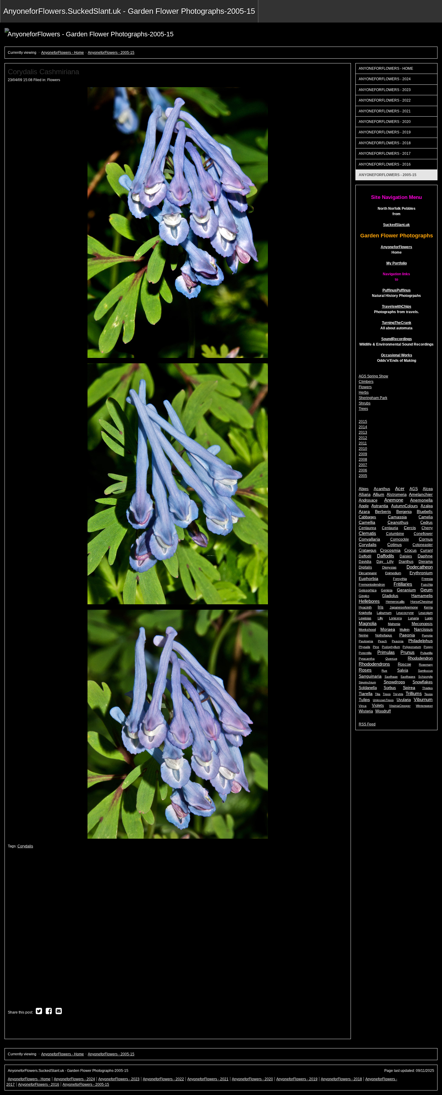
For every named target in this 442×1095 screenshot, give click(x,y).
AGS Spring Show (373, 376)
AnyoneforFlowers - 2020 (385, 122)
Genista (386, 590)
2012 (363, 438)
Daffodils (385, 555)
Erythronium (421, 572)
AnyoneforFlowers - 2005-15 (111, 52)
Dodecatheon (420, 566)
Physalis (364, 646)
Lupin (429, 618)
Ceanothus (398, 522)
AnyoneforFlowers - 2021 (385, 111)
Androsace (368, 500)
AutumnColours (404, 506)
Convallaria (369, 539)
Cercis (410, 528)
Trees (363, 409)
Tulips (364, 699)
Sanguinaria (370, 676)
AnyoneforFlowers (396, 247)
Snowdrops (394, 682)
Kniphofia (365, 613)
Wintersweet (424, 705)
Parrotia (427, 635)
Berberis (383, 511)
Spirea (409, 687)
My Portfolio (396, 263)
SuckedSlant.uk (396, 225)
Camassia (397, 517)
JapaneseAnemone (404, 607)
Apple (364, 506)
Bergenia (404, 512)
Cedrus (426, 522)
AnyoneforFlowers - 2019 (385, 132)
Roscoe (404, 664)
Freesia (427, 579)
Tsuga (428, 694)
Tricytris (398, 694)
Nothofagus (383, 635)
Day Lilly (384, 562)
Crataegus (367, 550)
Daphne (425, 556)
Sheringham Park (373, 398)
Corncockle (399, 539)
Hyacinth (365, 607)
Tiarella (366, 693)
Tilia (377, 694)
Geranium (406, 589)
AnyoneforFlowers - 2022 (385, 100)
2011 (363, 443)
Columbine (395, 534)
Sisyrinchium (367, 682)
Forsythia (400, 579)
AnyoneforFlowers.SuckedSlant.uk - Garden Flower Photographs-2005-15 (129, 11)
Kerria (428, 607)
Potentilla (365, 652)
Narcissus (423, 629)
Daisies (406, 556)
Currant (426, 550)
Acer (399, 488)
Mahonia (394, 624)
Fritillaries (403, 584)
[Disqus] (178, 929)
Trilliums (414, 693)
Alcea (428, 489)
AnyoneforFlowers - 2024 (385, 79)
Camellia (367, 522)
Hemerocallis (395, 601)
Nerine (363, 635)
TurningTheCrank (396, 323)
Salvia (402, 670)
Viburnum (423, 699)
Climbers (366, 382)
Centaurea (367, 528)
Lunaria (413, 618)
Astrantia (379, 505)
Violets (378, 705)
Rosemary (426, 664)
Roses (365, 670)
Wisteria (366, 711)
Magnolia (367, 623)
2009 (363, 454)
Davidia (365, 562)
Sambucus (425, 670)
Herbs (364, 392)
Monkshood (367, 629)
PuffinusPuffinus (396, 290)
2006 (363, 470)
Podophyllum (391, 646)
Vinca (363, 705)
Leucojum (426, 613)
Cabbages (367, 517)
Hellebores (369, 601)
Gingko (364, 596)
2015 (363, 421)
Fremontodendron (372, 584)
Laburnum (384, 613)
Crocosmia (390, 550)
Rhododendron (420, 658)
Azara (364, 511)
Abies (364, 489)
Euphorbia (368, 578)
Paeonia (407, 635)
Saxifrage (391, 676)
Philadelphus (420, 641)
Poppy (428, 646)
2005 (363, 476)
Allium (378, 494)
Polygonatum (412, 646)
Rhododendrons (374, 663)
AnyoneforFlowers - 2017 (385, 153)
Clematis (367, 533)
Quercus (391, 658)
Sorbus (390, 687)
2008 (363, 459)
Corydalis (25, 846)
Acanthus (382, 489)
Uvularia (404, 699)
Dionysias (389, 567)
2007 (363, 465)
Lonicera (395, 618)
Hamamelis (422, 595)
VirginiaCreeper (399, 705)
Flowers (53, 80)
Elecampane (368, 573)
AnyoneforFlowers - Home (62, 52)
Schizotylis (425, 676)
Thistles (427, 688)
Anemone (393, 499)
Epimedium (393, 573)
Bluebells (425, 512)
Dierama (426, 562)
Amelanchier (421, 494)
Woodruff (383, 711)
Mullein (405, 629)
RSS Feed (367, 724)
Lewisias (365, 618)
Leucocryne (405, 613)
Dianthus (406, 562)
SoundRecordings (396, 339)
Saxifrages (408, 676)
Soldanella (368, 687)
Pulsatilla (426, 652)
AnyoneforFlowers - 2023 (385, 90)
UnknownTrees (383, 700)
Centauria (390, 528)
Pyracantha (367, 658)
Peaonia (398, 641)
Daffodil (365, 556)
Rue (384, 670)
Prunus (408, 652)
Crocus (410, 550)
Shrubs (364, 403)
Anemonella (421, 500)
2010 (363, 449)
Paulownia (366, 641)
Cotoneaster (423, 545)
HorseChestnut (421, 601)
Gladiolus (390, 595)
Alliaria (364, 495)
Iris (380, 607)
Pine (376, 646)
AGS (414, 489)
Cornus (426, 539)
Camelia (426, 517)
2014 (363, 427)
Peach (382, 641)
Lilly (380, 618)
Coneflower (423, 534)
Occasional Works (396, 355)
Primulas (386, 652)
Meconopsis (422, 623)
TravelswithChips (396, 306)
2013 (363, 432)
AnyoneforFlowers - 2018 (385, 143)
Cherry (427, 528)
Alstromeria (397, 495)
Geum (426, 589)
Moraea (387, 629)
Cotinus (394, 544)
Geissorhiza (367, 590)
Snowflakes (423, 682)
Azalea (427, 506)
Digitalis (365, 567)
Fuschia (427, 584)
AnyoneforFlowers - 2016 (385, 164)
